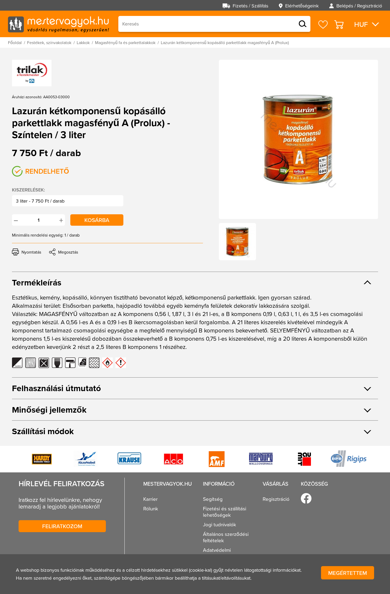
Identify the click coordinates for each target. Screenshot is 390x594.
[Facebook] (306, 498)
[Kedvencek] (323, 24)
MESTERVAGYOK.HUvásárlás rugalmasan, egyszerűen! (58, 24)
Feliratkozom (62, 526)
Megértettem (347, 573)
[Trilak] (31, 73)
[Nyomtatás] (26, 252)
